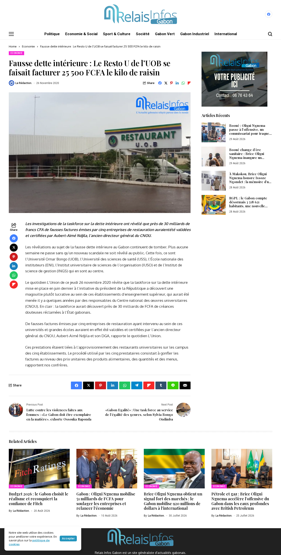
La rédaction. (23, 83)
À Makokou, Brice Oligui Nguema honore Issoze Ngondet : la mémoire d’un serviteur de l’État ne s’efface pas (250, 182)
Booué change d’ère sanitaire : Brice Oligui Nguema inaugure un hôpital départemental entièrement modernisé (247, 158)
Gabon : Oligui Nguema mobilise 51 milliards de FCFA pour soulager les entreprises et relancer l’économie (105, 501)
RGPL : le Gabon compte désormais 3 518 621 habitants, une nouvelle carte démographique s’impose (248, 206)
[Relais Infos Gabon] (140, 14)
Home (13, 46)
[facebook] (268, 14)
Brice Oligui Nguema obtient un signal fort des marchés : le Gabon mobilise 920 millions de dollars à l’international (173, 501)
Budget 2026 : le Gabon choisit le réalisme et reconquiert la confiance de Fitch (38, 498)
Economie (28, 46)
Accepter (68, 538)
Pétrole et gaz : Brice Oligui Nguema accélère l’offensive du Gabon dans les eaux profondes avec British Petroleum (240, 501)
